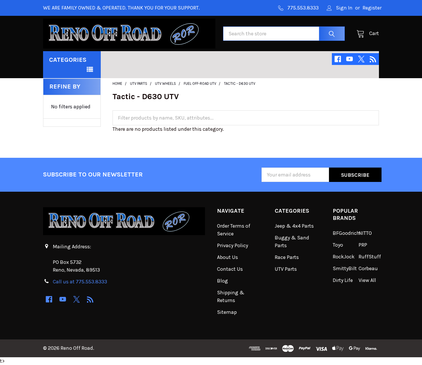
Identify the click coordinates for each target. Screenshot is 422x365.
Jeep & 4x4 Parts (294, 226)
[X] (361, 59)
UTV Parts (286, 269)
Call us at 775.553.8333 (80, 281)
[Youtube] (349, 59)
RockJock (344, 256)
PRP (363, 245)
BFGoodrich (346, 233)
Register (372, 8)
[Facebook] (338, 59)
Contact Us (230, 269)
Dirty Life (343, 280)
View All (367, 280)
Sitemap (227, 312)
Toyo (338, 245)
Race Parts (287, 257)
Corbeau (368, 268)
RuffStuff (370, 256)
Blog (222, 281)
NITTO (365, 233)
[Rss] (373, 59)
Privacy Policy (232, 245)
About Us (227, 257)
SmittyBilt (345, 268)
